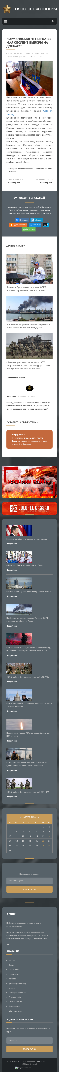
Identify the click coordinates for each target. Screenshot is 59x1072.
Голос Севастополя (43, 1061)
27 (29, 845)
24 (10, 845)
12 (23, 836)
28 (37, 845)
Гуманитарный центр (17, 983)
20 (29, 841)
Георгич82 (11, 396)
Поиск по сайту (15, 1001)
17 (10, 841)
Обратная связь (15, 1011)
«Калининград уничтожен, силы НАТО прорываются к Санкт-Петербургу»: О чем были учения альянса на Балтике (28, 365)
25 (16, 845)
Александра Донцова (17, 57)
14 (37, 836)
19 (23, 841)
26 (23, 845)
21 (37, 841)
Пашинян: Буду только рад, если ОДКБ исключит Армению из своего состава (26, 289)
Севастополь (14, 969)
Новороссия (42, 54)
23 (49, 841)
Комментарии (14, 1006)
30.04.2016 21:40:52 (15, 54)
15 (43, 836)
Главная (12, 988)
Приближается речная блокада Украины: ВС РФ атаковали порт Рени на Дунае (29, 326)
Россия (12, 960)
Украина (12, 978)
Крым (11, 965)
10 (10, 836)
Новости (32, 54)
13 (29, 836)
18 (16, 841)
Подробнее (11, 543)
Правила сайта (15, 997)
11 (16, 836)
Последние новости (17, 992)
